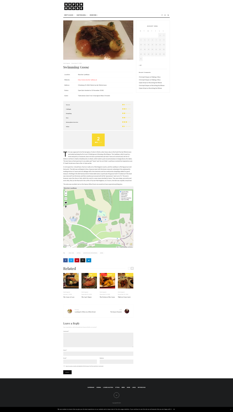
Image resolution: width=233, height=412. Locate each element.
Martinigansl (81, 15)
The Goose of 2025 (68, 297)
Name (65, 350)
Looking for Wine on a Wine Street (85, 311)
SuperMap (91, 387)
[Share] (65, 260)
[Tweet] (71, 260)
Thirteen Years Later (124, 297)
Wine (128, 387)
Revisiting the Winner (155, 82)
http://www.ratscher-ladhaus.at (87, 80)
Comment (66, 331)
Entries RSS (141, 387)
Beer (123, 387)
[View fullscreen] (65, 198)
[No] (231, 409)
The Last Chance (86, 297)
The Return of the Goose (107, 297)
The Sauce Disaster (116, 311)
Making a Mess (156, 77)
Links (134, 387)
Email (65, 358)
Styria (117, 387)
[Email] (82, 260)
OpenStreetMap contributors (126, 247)
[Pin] (77, 260)
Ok (174, 409)
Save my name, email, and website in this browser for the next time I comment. (85, 366)
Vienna (98, 387)
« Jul (140, 65)
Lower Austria (108, 387)
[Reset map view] (65, 202)
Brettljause (68, 15)
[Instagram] (165, 15)
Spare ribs (93, 15)
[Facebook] (162, 15)
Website (102, 358)
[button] (99, 219)
